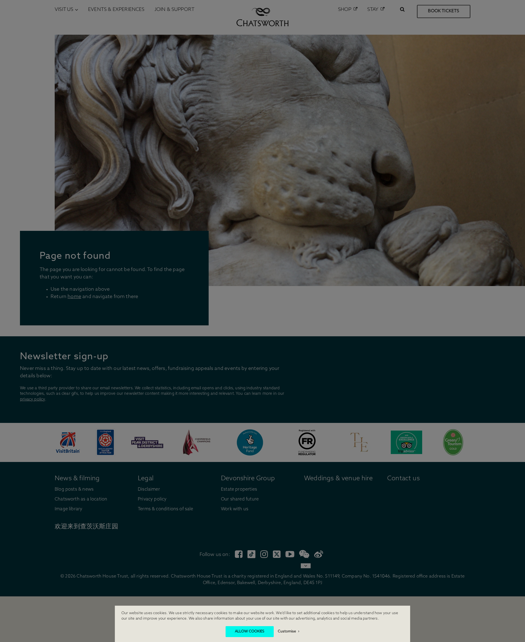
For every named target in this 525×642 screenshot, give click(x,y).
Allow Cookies (249, 631)
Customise (287, 631)
